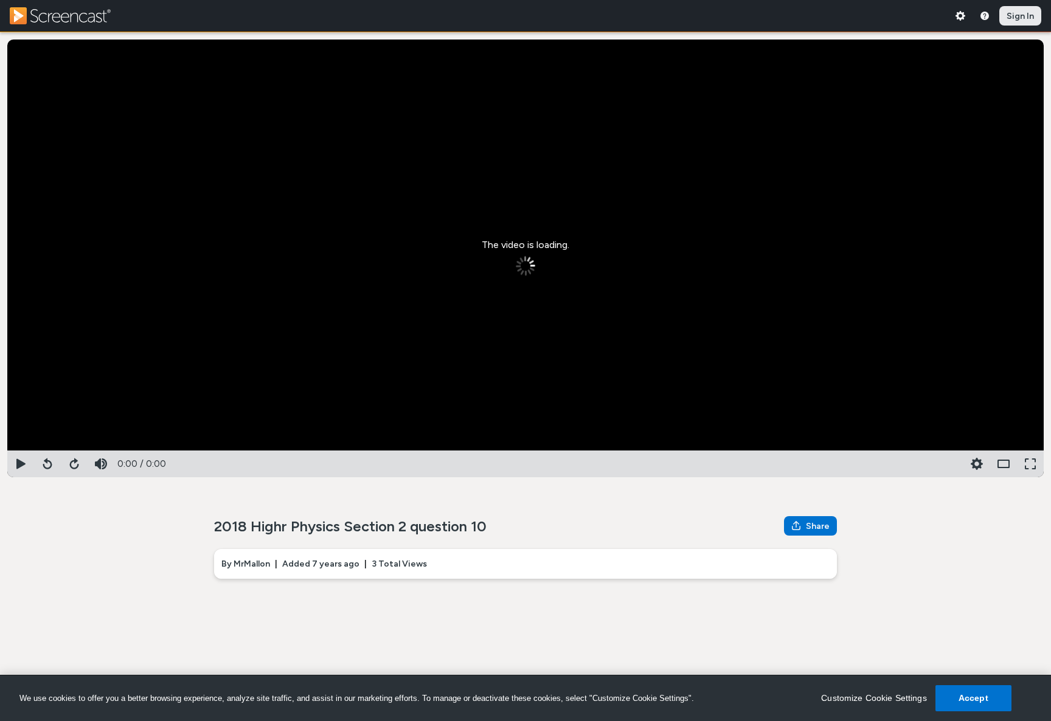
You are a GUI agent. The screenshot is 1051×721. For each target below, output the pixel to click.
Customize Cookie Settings (874, 698)
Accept (973, 698)
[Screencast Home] (68, 15)
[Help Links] (984, 16)
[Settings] (960, 16)
